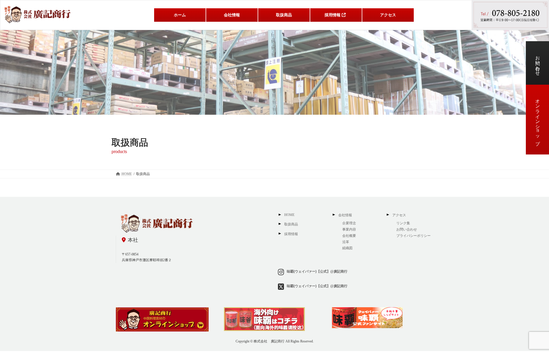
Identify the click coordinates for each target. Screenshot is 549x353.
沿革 (345, 242)
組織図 (347, 248)
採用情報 (291, 234)
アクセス (399, 215)
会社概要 (349, 236)
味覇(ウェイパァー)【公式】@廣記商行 (317, 271)
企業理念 (349, 223)
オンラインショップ (537, 119)
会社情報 (345, 215)
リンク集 (403, 223)
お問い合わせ (537, 63)
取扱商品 (291, 224)
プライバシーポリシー (413, 236)
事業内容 (349, 229)
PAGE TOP (531, 337)
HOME (289, 215)
